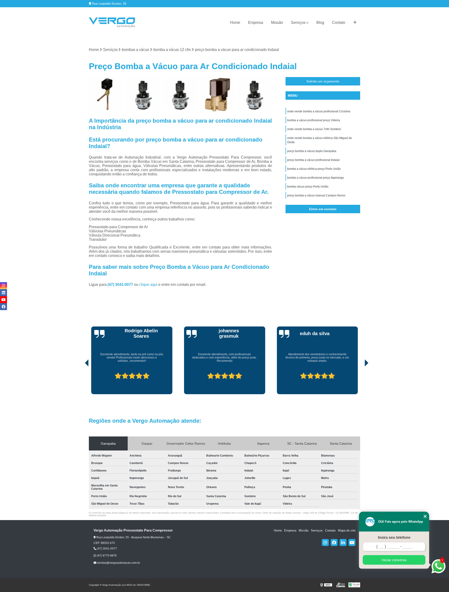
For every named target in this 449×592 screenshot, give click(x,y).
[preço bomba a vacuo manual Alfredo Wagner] (254, 94)
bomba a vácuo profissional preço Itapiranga (315, 177)
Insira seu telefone (394, 537)
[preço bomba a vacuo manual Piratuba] (143, 94)
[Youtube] (351, 542)
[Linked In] (343, 542)
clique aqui (148, 285)
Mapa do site (346, 530)
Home (235, 23)
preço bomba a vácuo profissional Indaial (313, 160)
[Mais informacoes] (355, 22)
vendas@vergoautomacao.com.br (118, 562)
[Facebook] (334, 542)
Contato (338, 23)
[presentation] (80, 380)
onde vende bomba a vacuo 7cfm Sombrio (314, 129)
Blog (320, 23)
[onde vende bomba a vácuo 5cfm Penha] (217, 94)
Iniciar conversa (394, 560)
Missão (277, 23)
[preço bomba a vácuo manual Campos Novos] (180, 94)
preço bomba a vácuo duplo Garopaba (311, 151)
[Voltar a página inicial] (112, 23)
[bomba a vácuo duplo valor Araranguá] (106, 94)
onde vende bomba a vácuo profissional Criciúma (318, 111)
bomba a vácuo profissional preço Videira (313, 120)
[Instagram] (325, 542)
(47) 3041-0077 (121, 285)
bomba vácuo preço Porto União (307, 186)
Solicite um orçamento (322, 81)
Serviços (298, 23)
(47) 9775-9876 (106, 555)
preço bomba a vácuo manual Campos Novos (316, 195)
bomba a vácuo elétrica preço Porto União (314, 168)
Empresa (255, 23)
